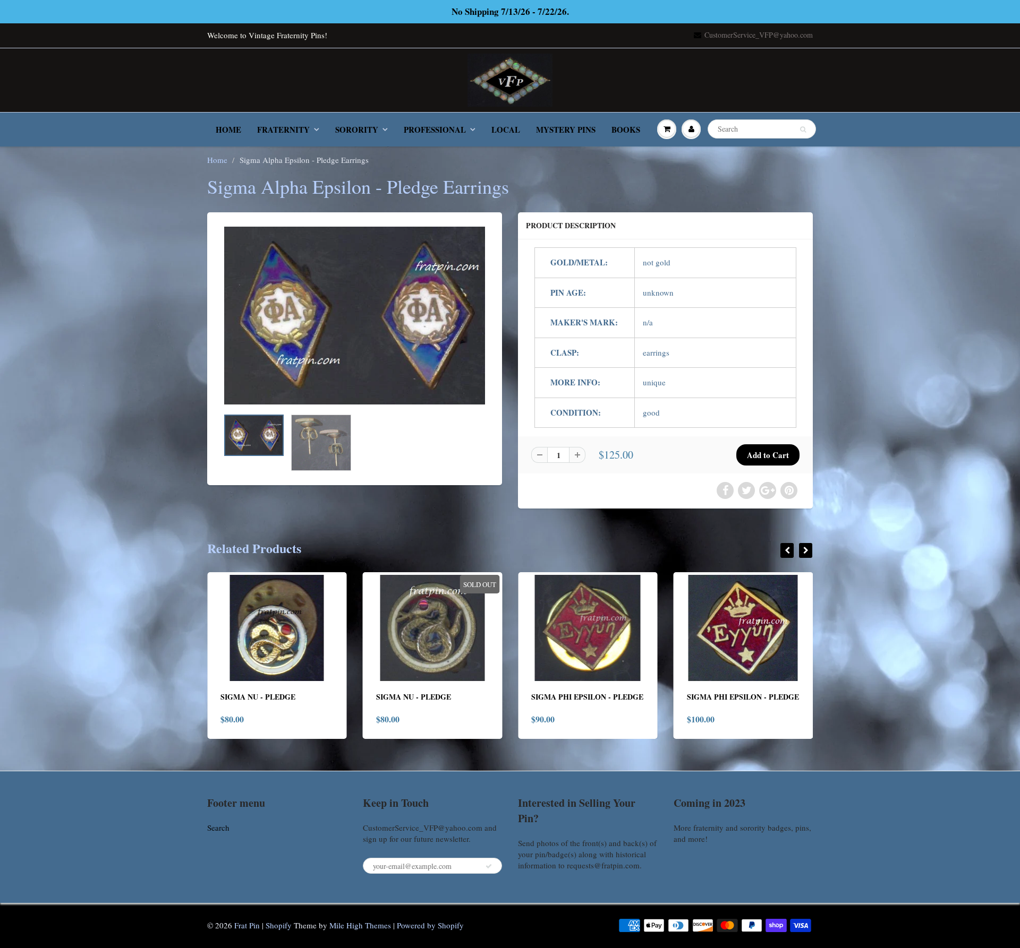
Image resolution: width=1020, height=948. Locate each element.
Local (505, 129)
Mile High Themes (360, 925)
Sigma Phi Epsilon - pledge (587, 696)
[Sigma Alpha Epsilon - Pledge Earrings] (354, 315)
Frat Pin (247, 925)
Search (218, 827)
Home (228, 129)
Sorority (356, 129)
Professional (435, 129)
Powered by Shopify (430, 925)
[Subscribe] (488, 866)
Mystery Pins (566, 129)
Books (625, 129)
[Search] (803, 129)
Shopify (279, 925)
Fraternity (283, 129)
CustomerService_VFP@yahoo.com (758, 35)
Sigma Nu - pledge (257, 696)
